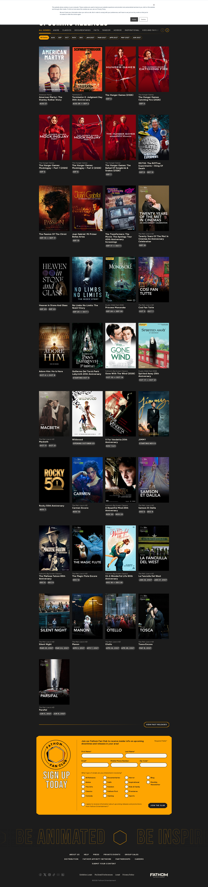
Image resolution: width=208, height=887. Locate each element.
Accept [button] (134, 19)
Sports (132, 796)
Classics (89, 791)
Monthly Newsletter (155, 783)
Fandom (110, 787)
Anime (88, 782)
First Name (86, 751)
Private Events (112, 854)
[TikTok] (54, 875)
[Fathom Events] (159, 875)
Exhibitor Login (86, 875)
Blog (152, 778)
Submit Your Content (104, 864)
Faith (109, 782)
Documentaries (113, 778)
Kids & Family (134, 787)
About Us (74, 854)
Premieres (133, 791)
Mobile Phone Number (120, 761)
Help (86, 854)
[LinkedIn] (62, 875)
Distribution (71, 859)
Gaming (110, 796)
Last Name (130, 751)
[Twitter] (45, 875)
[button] (167, 30)
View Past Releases (156, 725)
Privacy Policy (128, 875)
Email (84, 761)
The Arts (89, 787)
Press (96, 854)
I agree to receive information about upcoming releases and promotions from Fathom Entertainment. (114, 805)
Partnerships (123, 859)
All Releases (91, 778)
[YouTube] (58, 875)
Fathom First (112, 791)
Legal (117, 875)
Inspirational (134, 782)
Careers (139, 859)
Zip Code (144, 761)
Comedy (89, 796)
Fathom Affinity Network (97, 859)
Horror (132, 778)
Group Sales (132, 854)
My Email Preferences (104, 875)
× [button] (154, 4)
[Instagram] (49, 875)
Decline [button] (143, 19)
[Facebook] (40, 875)
